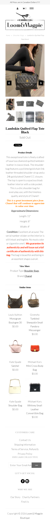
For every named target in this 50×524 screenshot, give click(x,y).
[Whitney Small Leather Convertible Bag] (34, 396)
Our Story (15, 497)
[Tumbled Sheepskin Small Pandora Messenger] (34, 309)
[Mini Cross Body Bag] (34, 356)
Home (8, 35)
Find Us (25, 501)
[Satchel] (15, 356)
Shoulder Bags (18, 35)
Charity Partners (30, 497)
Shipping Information (25, 444)
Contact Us (25, 440)
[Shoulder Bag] (15, 396)
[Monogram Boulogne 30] (15, 309)
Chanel (28, 276)
